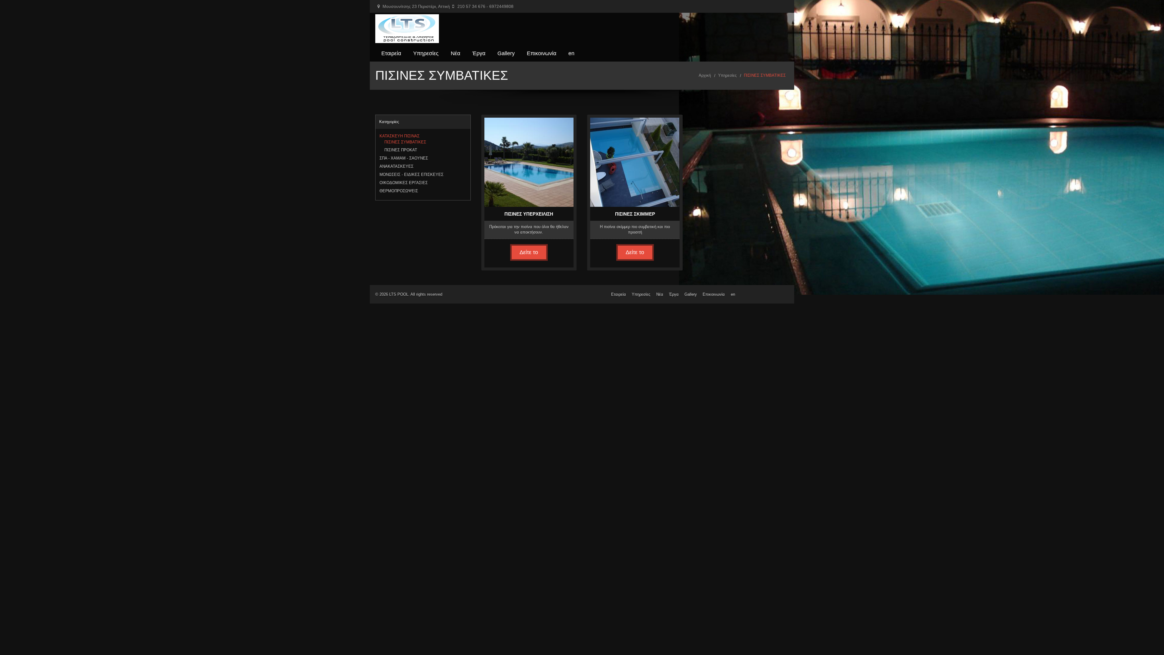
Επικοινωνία (541, 53)
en (571, 53)
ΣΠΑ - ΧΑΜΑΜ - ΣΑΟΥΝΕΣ (404, 158)
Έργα (478, 53)
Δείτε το (529, 252)
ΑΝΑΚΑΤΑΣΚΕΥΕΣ (396, 166)
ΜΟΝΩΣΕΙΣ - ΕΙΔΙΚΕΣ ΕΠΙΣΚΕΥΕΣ (411, 174)
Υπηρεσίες (426, 53)
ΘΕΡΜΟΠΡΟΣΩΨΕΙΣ (399, 191)
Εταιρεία (391, 53)
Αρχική (705, 75)
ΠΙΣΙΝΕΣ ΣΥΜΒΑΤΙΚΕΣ (405, 142)
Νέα (455, 53)
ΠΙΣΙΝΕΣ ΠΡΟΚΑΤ (400, 150)
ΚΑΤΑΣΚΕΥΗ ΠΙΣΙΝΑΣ (400, 136)
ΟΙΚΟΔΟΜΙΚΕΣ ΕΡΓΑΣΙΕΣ (404, 182)
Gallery (506, 53)
